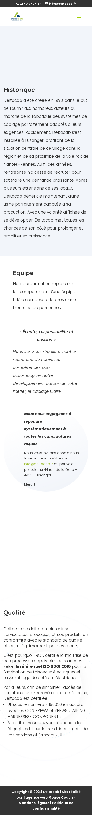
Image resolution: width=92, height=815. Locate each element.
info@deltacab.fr (38, 463)
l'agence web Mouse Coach (48, 797)
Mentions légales (34, 802)
